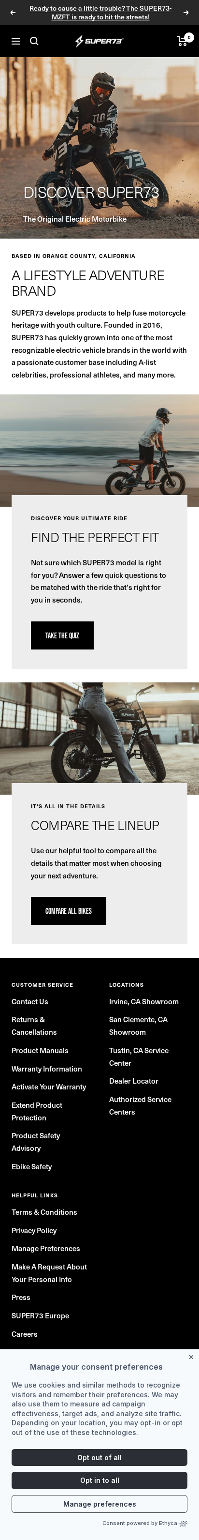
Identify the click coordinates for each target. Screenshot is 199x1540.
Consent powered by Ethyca (139, 1523)
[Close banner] (193, 1355)
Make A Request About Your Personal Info (49, 1272)
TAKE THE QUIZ (62, 635)
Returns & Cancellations (34, 1025)
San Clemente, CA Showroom (138, 1025)
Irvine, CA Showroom (144, 1001)
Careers (25, 1334)
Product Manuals (40, 1050)
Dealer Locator (133, 1080)
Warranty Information (47, 1068)
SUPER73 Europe (40, 1315)
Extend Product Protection (37, 1111)
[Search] (34, 41)
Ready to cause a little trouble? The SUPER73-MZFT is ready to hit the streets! (100, 12)
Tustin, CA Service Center (139, 1056)
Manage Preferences (46, 1248)
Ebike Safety (32, 1166)
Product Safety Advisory (36, 1141)
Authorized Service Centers (140, 1105)
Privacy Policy (34, 1230)
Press (21, 1297)
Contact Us (30, 1001)
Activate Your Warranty (49, 1086)
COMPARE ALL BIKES (68, 910)
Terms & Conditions (44, 1212)
